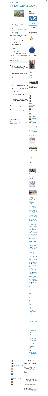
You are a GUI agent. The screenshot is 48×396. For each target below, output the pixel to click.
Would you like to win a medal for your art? (34, 110)
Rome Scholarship (31, 212)
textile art (35, 277)
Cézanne (33, 202)
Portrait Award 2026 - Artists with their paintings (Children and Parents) (34, 106)
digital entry (31, 242)
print (33, 270)
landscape (35, 254)
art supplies (32, 233)
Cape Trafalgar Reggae (32, 310)
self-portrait (34, 274)
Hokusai (36, 204)
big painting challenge (32, 236)
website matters (34, 280)
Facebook (30, 203)
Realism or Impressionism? (32, 337)
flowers (34, 249)
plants (29, 267)
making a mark (35, 257)
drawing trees (31, 244)
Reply (12, 89)
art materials (35, 231)
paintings (35, 264)
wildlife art (30, 282)
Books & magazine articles (23, 6)
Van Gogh (34, 223)
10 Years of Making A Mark (31, 123)
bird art (36, 236)
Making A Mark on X (30, 77)
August (30, 304)
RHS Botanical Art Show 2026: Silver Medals (33, 178)
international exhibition (31, 253)
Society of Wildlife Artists (35, 219)
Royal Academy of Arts (35, 212)
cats (34, 238)
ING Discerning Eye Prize (31, 205)
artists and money (31, 235)
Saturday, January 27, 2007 (17, 65)
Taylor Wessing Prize (32, 221)
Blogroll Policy (33, 131)
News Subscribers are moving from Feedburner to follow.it (33, 156)
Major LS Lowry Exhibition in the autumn (34, 103)
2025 (29, 286)
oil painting (36, 262)
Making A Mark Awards (35, 208)
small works (32, 276)
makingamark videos (33, 259)
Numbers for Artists (23, 5)
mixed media (36, 260)
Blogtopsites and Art (31, 339)
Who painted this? (27, 6)
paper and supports (32, 265)
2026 (29, 285)
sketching (29, 276)
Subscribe (14, 5)
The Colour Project (11, 6)
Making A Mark (13, 91)
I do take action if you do (35, 58)
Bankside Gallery (32, 201)
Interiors (35, 205)
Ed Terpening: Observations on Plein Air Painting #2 (33, 322)
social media (35, 276)
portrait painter (32, 269)
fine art (32, 248)
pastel (35, 265)
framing (36, 249)
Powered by (32, 27)
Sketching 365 (36, 217)
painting (29, 264)
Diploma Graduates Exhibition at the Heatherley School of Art (34, 100)
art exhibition (33, 229)
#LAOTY (29, 198)
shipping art (35, 275)
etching (36, 245)
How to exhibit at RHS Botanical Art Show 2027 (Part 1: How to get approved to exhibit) (33, 176)
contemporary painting (35, 240)
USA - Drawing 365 (30, 351)
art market (32, 231)
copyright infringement (31, 241)
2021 (29, 289)
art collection (32, 227)
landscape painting (31, 256)
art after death (32, 226)
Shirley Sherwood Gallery (32, 217)
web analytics (30, 280)
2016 (29, 293)
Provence (35, 211)
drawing (33, 242)
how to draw (36, 251)
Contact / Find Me (11, 5)
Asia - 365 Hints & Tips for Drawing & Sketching (32, 352)
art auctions (35, 226)
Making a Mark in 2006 (32, 346)
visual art (35, 279)
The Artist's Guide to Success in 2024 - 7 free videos (33, 155)
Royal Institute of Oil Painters (31, 213)
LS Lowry (33, 207)
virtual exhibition (32, 279)
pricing (31, 270)
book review (35, 237)
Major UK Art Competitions (27, 5)
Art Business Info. (20, 5)
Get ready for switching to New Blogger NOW (33, 311)
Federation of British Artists (34, 203)
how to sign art (36, 252)
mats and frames (30, 260)
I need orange (13, 72)
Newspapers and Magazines (34, 210)
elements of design (33, 245)
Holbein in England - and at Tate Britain (33, 340)
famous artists (33, 247)
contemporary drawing (30, 240)
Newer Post (12, 122)
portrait (29, 268)
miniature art (33, 260)
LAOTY (30, 207)
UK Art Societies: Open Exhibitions (32, 5)
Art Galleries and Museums (33, 199)
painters (35, 263)
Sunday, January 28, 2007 (16, 109)
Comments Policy (30, 131)
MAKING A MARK (15, 2)
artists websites (35, 235)
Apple (30, 198)
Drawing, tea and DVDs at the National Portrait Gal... (33, 334)
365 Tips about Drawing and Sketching (32, 91)
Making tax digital (30, 157)
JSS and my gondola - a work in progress (33, 330)
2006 (29, 347)
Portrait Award (32, 211)
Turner (35, 222)
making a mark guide (32, 258)
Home (19, 122)
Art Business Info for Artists (34, 198)
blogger (29, 237)
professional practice (35, 272)
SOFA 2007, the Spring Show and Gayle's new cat (33, 318)
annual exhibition (33, 225)
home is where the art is (31, 251)
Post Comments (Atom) (15, 123)
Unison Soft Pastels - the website (32, 320)
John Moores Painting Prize (34, 206)
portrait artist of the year (34, 268)
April (30, 307)
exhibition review (34, 246)
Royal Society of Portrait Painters (32, 216)
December (31, 301)
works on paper (30, 283)
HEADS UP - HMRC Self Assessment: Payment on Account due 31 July (34, 98)
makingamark (30, 259)
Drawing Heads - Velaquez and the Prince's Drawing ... (33, 326)
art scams (31, 232)
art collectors (35, 227)
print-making (36, 270)
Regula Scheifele (13, 65)
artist (35, 234)
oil (33, 262)
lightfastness (32, 257)
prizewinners (30, 272)
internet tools (35, 253)
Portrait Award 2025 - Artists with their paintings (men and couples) (34, 118)
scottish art (36, 273)
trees (29, 279)
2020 (29, 290)
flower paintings (31, 249)
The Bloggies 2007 (31, 312)
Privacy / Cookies (36, 6)
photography (31, 266)
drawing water (35, 244)
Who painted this (30, 224)
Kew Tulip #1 (31, 313)
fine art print (35, 248)
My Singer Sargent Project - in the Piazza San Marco (33, 321)
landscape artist (33, 255)
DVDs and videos (36, 202)
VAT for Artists (31, 223)
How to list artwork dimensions (16, 360)
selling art (32, 275)
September (31, 303)
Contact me (30, 73)
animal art (30, 225)
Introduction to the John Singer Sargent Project (33, 343)
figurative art (30, 248)
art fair (36, 229)
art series (35, 232)
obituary (31, 262)
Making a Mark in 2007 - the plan (32, 345)
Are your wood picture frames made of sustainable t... (33, 338)
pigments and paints (35, 266)
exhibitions (30, 247)
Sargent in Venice (31, 335)
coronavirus (34, 241)
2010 (29, 298)
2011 (29, 297)
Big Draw (35, 201)
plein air (31, 267)
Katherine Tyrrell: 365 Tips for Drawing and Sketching (32, 353)
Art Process (36, 199)
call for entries (31, 238)
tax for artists (32, 277)
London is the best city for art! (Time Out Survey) (33, 108)
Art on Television (17, 5)
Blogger (13, 60)
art (36, 225)
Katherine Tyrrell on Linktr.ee (31, 75)
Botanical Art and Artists (19, 6)
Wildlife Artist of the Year (35, 224)
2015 (29, 294)
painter (32, 263)
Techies (35, 221)
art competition (30, 228)
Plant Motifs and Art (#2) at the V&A (33, 341)
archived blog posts (31, 125)
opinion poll (30, 263)
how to (33, 251)
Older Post (26, 122)
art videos (32, 234)
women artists (33, 282)
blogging (17, 60)
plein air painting (35, 267)
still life (29, 277)
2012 (29, 296)
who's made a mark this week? (33, 281)
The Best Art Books (15, 6)
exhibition (31, 246)
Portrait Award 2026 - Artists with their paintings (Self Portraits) (34, 113)
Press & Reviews (30, 6)
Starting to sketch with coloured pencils (33, 327)
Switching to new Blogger (32, 333)
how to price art (32, 252)
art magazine (30, 231)
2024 (29, 287)
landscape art (30, 255)
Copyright (33, 6)
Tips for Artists (30, 92)
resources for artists (31, 273)
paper (29, 265)
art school (33, 232)
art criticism (35, 228)
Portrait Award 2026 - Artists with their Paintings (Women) (34, 116)
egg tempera (30, 245)
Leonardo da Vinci (35, 207)
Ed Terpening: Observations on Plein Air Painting (33, 332)
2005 (29, 348)
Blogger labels (15, 60)
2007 (29, 300)
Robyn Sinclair (13, 109)
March (30, 308)
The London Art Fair (31, 329)
